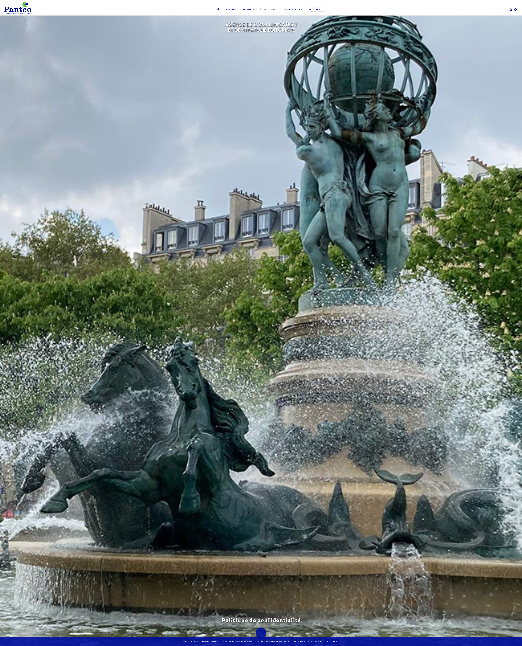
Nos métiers (250, 9)
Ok (326, 641)
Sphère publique (293, 9)
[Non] (518, 641)
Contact (318, 9)
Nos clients (270, 9)
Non (335, 641)
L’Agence (231, 9)
